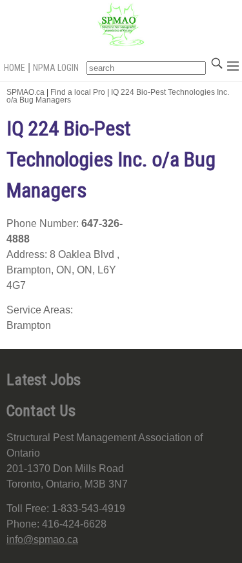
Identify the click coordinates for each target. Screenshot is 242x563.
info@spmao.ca (42, 539)
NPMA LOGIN (56, 68)
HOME (14, 68)
